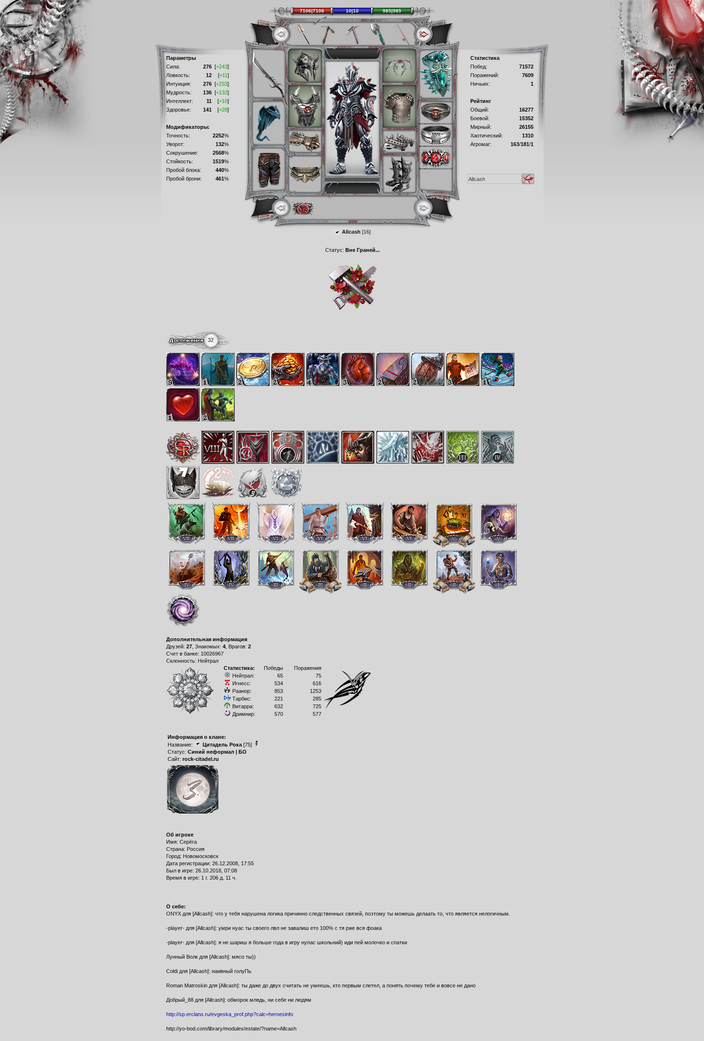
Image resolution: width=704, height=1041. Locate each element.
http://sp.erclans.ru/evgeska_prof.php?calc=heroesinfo (229, 1014)
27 (189, 646)
